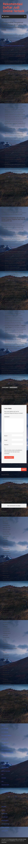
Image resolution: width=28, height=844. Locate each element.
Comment (7, 416)
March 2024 (5, 573)
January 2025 (6, 551)
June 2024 (5, 566)
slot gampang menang (8, 685)
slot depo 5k (6, 674)
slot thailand (6, 701)
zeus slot (5, 720)
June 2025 (5, 540)
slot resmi (5, 696)
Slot (4, 650)
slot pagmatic (4, 742)
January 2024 (6, 577)
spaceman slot (6, 711)
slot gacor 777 (4, 767)
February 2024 (6, 575)
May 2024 (5, 569)
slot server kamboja (8, 698)
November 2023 (6, 582)
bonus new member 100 (8, 611)
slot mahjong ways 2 (8, 690)
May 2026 (5, 518)
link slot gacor (5, 820)
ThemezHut (3, 842)
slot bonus (5, 659)
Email (6, 440)
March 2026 (5, 523)
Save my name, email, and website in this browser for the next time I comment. (13, 451)
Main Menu (6, 16)
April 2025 (5, 545)
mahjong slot (6, 629)
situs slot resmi (5, 784)
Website (6, 444)
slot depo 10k (6, 670)
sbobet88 (5, 642)
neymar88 (5, 635)
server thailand (5, 827)
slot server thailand (6, 735)
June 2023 (5, 593)
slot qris (5, 692)
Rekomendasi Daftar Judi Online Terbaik (13, 7)
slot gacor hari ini (7, 681)
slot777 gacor (6, 707)
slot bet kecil (6, 657)
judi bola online (6, 622)
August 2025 (6, 536)
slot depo (5, 668)
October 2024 (6, 558)
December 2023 (6, 579)
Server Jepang (6, 644)
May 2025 (5, 542)
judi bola (5, 620)
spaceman (5, 709)
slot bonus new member (9, 663)
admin (15, 32)
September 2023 (7, 586)
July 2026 (5, 514)
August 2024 (6, 562)
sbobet (4, 639)
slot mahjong (4, 732)
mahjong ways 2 (7, 633)
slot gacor (5, 679)
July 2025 (5, 538)
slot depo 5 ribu (5, 823)
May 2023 (5, 595)
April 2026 (5, 521)
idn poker (3, 806)
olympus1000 (6, 637)
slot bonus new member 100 (10, 666)
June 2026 (5, 516)
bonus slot (5, 613)
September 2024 (7, 560)
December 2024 (6, 553)
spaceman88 (6, 714)
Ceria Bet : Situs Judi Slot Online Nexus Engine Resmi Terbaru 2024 (20, 398)
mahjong (5, 626)
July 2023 (5, 590)
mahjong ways (6, 631)
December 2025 (6, 527)
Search (3, 467)
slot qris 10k (6, 694)
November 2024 (6, 556)
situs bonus (5, 646)
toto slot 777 (4, 739)
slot (2, 774)
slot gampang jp (7, 683)
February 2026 (6, 525)
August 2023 (6, 588)
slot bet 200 (6, 655)
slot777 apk (6, 705)
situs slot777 (4, 830)
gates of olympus (5, 771)
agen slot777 (6, 607)
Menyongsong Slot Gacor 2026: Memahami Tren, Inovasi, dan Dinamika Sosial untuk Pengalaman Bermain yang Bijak (13, 487)
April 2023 (5, 597)
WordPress (12, 840)
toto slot (5, 716)
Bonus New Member (8, 609)
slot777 (5, 703)
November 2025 (6, 529)
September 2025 (7, 534)
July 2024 (5, 564)
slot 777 (5, 653)
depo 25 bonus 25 (7, 616)
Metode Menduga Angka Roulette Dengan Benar (7, 398)
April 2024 (5, 571)
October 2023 (6, 584)
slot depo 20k (6, 672)
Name (6, 435)
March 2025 (5, 547)
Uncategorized (13, 387)
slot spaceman (5, 760)
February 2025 (6, 549)
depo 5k (5, 618)
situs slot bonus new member (10, 648)
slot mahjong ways (7, 687)
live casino (5, 624)
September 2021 (7, 599)
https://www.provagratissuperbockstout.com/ (12, 45)
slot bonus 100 (6, 661)
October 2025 (6, 532)
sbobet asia (4, 813)
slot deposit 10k (7, 677)
